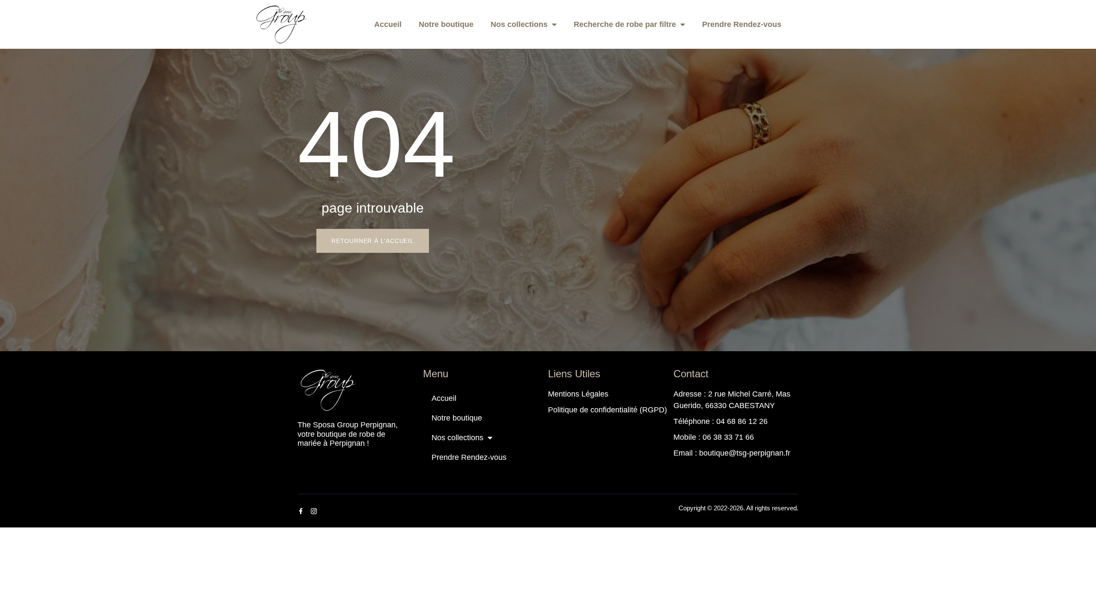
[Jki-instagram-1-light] (314, 511)
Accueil (388, 24)
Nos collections (519, 24)
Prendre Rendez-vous (741, 24)
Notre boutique (446, 24)
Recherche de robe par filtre (625, 24)
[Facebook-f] (301, 511)
